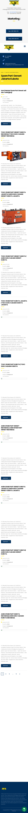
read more (5, 123)
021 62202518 (13, 12)
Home (2, 72)
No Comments (6, 102)
